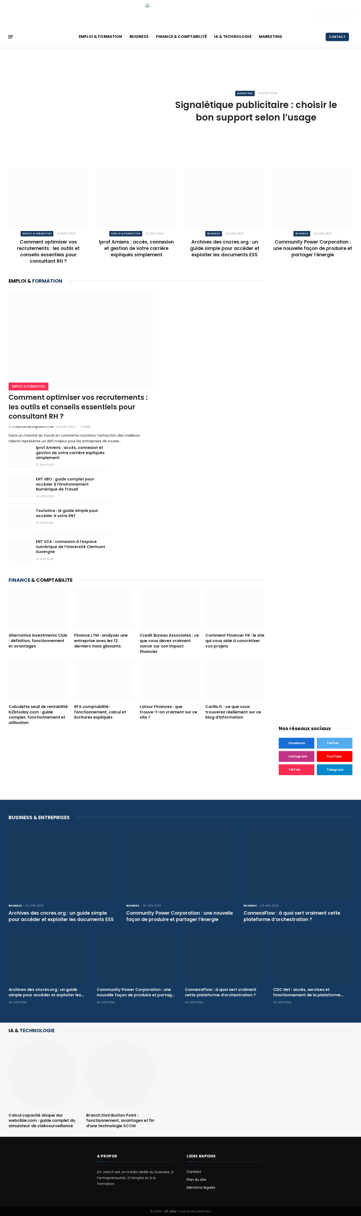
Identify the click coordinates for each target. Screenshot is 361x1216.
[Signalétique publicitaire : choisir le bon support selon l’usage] (84, 107)
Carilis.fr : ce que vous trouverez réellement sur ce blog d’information (233, 712)
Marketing (270, 36)
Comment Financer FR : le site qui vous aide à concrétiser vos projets (234, 641)
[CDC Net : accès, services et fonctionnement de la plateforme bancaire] (312, 956)
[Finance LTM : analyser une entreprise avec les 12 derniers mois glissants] (103, 609)
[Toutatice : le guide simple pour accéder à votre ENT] (20, 519)
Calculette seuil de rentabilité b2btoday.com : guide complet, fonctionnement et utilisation (38, 714)
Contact (194, 1171)
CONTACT (337, 37)
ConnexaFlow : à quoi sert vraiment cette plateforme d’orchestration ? (292, 916)
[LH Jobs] (180, 14)
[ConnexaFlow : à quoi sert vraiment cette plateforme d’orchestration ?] (298, 863)
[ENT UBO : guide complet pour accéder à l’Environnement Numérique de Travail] (20, 487)
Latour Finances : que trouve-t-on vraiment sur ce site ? (168, 712)
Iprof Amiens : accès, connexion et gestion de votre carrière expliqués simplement (136, 248)
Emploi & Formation (100, 36)
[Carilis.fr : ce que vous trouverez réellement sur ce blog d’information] (234, 680)
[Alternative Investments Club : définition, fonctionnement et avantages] (38, 609)
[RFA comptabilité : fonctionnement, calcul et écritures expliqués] (103, 680)
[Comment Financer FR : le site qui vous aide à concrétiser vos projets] (234, 609)
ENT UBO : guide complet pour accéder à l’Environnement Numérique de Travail (65, 484)
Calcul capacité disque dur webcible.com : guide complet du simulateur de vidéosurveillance (42, 1121)
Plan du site (196, 1179)
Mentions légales (201, 1187)
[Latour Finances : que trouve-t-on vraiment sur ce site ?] (169, 680)
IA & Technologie (232, 36)
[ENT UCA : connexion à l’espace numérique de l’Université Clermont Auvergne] (20, 550)
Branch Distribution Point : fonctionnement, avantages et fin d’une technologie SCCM (120, 1121)
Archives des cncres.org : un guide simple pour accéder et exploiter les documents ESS (224, 248)
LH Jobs (171, 1211)
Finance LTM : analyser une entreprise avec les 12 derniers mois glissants (101, 641)
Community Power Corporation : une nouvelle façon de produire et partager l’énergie (312, 248)
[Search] (353, 36)
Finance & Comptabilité (181, 36)
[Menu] (10, 37)
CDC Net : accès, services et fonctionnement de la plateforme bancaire (307, 992)
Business (139, 36)
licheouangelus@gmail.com (32, 427)
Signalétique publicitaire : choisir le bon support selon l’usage (256, 111)
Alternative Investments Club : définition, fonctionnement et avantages (38, 641)
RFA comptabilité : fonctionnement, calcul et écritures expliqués (100, 712)
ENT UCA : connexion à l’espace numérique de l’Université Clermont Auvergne (70, 546)
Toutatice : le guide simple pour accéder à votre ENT (67, 513)
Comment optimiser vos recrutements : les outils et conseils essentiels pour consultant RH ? (48, 251)
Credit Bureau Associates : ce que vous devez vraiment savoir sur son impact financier (169, 643)
